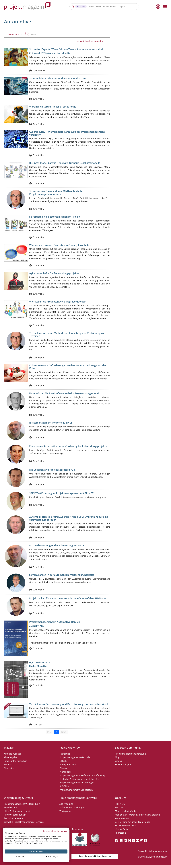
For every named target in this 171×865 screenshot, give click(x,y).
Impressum (121, 832)
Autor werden (122, 818)
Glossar (63, 768)
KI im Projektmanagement (17, 811)
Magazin (9, 747)
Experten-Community (128, 747)
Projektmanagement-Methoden (75, 757)
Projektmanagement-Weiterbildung (22, 803)
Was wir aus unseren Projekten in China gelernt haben (60, 245)
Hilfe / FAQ (120, 803)
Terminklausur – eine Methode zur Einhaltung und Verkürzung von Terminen (67, 334)
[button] (14, 34)
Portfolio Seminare (13, 818)
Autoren (8, 764)
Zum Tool (37, 724)
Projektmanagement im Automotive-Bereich (54, 621)
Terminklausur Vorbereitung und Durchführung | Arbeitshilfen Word (68, 704)
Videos (118, 760)
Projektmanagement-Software (78, 798)
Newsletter (9, 768)
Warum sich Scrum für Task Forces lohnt (52, 106)
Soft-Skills (64, 786)
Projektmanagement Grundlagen (76, 789)
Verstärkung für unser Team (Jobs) (132, 821)
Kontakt (119, 807)
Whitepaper (65, 771)
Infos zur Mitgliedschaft (15, 760)
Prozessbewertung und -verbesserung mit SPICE (56, 545)
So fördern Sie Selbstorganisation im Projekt (54, 216)
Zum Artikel (38, 98)
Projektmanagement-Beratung (130, 753)
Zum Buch (37, 648)
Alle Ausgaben (11, 757)
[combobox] (70, 34)
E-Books (63, 760)
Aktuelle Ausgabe (12, 753)
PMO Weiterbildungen (15, 814)
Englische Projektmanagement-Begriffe (79, 779)
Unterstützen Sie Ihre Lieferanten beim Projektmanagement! (64, 393)
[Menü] (165, 6)
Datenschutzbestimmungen (55, 831)
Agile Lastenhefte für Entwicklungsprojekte (54, 273)
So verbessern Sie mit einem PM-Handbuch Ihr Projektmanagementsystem (56, 193)
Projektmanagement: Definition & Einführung (82, 775)
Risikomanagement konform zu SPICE (50, 422)
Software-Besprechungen (72, 807)
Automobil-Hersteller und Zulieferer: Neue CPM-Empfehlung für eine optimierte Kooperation (68, 518)
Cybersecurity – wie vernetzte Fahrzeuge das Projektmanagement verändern (67, 133)
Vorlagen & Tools (68, 764)
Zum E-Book (38, 70)
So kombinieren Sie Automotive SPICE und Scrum (57, 78)
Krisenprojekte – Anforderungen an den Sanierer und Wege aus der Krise (67, 367)
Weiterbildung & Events (18, 798)
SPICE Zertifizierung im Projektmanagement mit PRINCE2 (62, 493)
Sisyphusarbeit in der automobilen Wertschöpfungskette (61, 574)
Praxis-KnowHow (69, 747)
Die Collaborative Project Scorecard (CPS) (52, 469)
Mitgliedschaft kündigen (127, 811)
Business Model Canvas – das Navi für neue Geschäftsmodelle (64, 162)
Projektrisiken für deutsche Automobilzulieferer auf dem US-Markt (67, 598)
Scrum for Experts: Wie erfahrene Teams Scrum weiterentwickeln (66, 49)
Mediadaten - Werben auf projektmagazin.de (137, 814)
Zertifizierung (10, 807)
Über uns (120, 798)
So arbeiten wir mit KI (126, 825)
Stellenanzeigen (123, 764)
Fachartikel (64, 753)
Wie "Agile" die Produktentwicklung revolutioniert (57, 301)
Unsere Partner (123, 829)
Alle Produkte (66, 803)
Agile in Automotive (40, 662)
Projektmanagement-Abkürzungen (76, 782)
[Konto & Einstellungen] (158, 6)
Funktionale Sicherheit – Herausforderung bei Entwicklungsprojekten (68, 446)
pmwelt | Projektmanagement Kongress (24, 821)
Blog (117, 757)
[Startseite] (27, 6)
